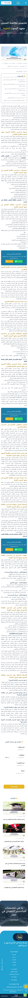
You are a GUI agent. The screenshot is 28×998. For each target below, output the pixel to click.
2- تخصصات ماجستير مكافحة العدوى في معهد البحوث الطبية (14, 85)
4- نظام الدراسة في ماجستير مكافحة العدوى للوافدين (15, 94)
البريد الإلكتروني (20, 763)
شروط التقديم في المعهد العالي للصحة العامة (14, 360)
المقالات (21, 33)
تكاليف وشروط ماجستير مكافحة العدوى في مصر (14, 535)
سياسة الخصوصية (4, 996)
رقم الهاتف (21, 755)
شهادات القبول (14, 972)
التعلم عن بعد (14, 969)
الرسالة (22, 771)
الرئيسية (26, 33)
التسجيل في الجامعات (14, 974)
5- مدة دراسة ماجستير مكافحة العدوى (16, 98)
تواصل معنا (7, 2)
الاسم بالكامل (20, 747)
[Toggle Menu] (26, 3)
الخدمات (14, 960)
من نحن (14, 957)
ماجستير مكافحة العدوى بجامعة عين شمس (14, 201)
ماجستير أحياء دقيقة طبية (15, 633)
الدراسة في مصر (19, 71)
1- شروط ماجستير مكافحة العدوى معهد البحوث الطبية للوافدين (14, 80)
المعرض (14, 965)
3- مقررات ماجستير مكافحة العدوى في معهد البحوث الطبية (14, 89)
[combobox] (6, 757)
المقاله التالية (14, 920)
